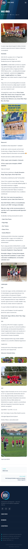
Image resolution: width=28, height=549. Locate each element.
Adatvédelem (11, 546)
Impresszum (17, 546)
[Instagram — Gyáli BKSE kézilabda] (6, 508)
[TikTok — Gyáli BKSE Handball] (9, 508)
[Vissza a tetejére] (24, 546)
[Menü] (25, 3)
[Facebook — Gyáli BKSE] (2, 508)
